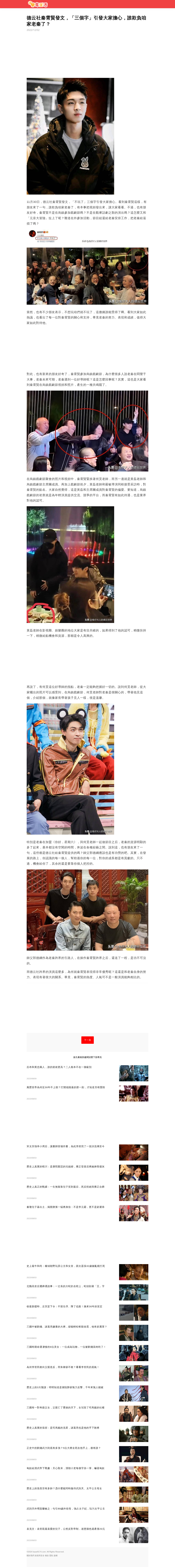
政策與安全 (39, 1555)
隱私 (51, 1555)
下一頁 (87, 1040)
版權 (56, 1555)
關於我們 (30, 1555)
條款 (47, 1555)
